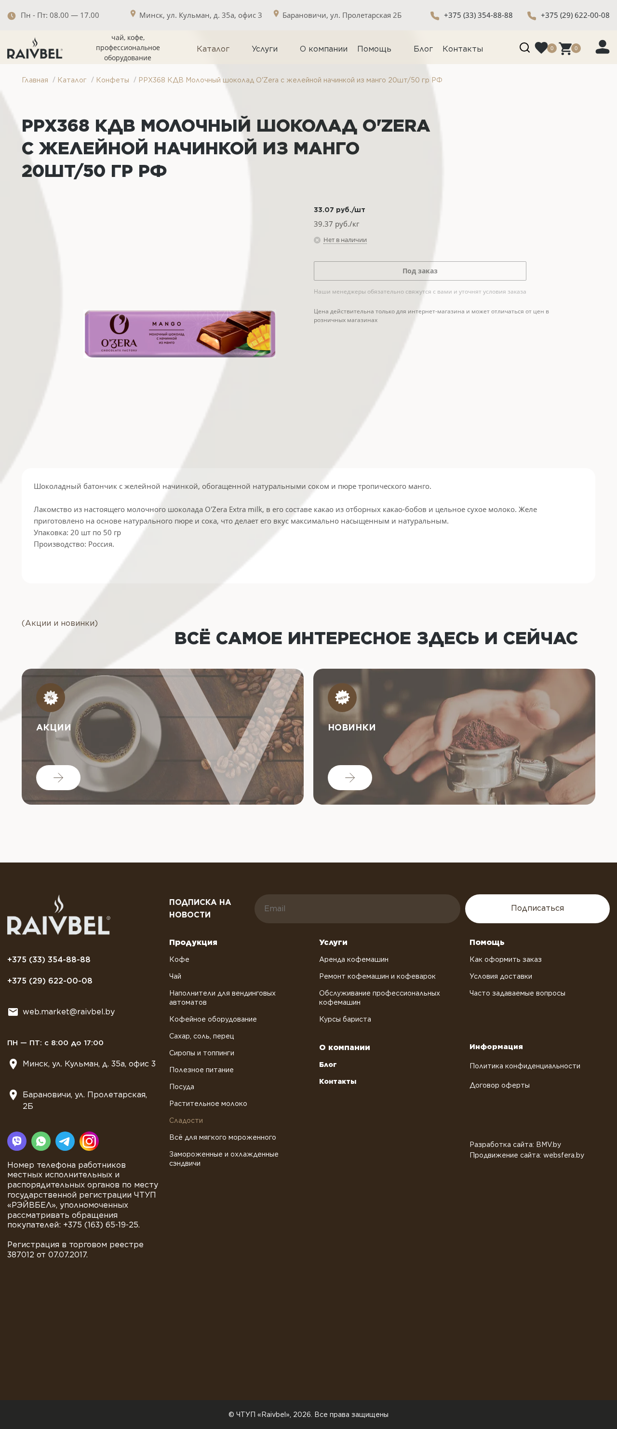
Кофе (179, 959)
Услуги (265, 49)
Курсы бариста (345, 1019)
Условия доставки (500, 976)
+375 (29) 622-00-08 (575, 15)
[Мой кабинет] (602, 46)
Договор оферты (499, 1085)
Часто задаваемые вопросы (517, 993)
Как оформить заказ (505, 959)
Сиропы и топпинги (201, 1053)
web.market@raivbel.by (69, 1011)
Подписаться (537, 908)
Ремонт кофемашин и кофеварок (377, 976)
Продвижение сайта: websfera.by (526, 1155)
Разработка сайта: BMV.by (515, 1144)
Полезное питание (201, 1070)
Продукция (193, 942)
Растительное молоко (208, 1103)
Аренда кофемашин (354, 959)
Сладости (186, 1120)
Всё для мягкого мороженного (222, 1137)
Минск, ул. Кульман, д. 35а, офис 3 (89, 1063)
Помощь (374, 49)
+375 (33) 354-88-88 (478, 15)
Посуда (181, 1087)
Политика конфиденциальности (524, 1066)
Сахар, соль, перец (201, 1036)
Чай (175, 976)
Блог (423, 49)
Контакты (463, 49)
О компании (324, 49)
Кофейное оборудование (213, 1019)
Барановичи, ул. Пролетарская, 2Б (85, 1100)
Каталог (213, 49)
